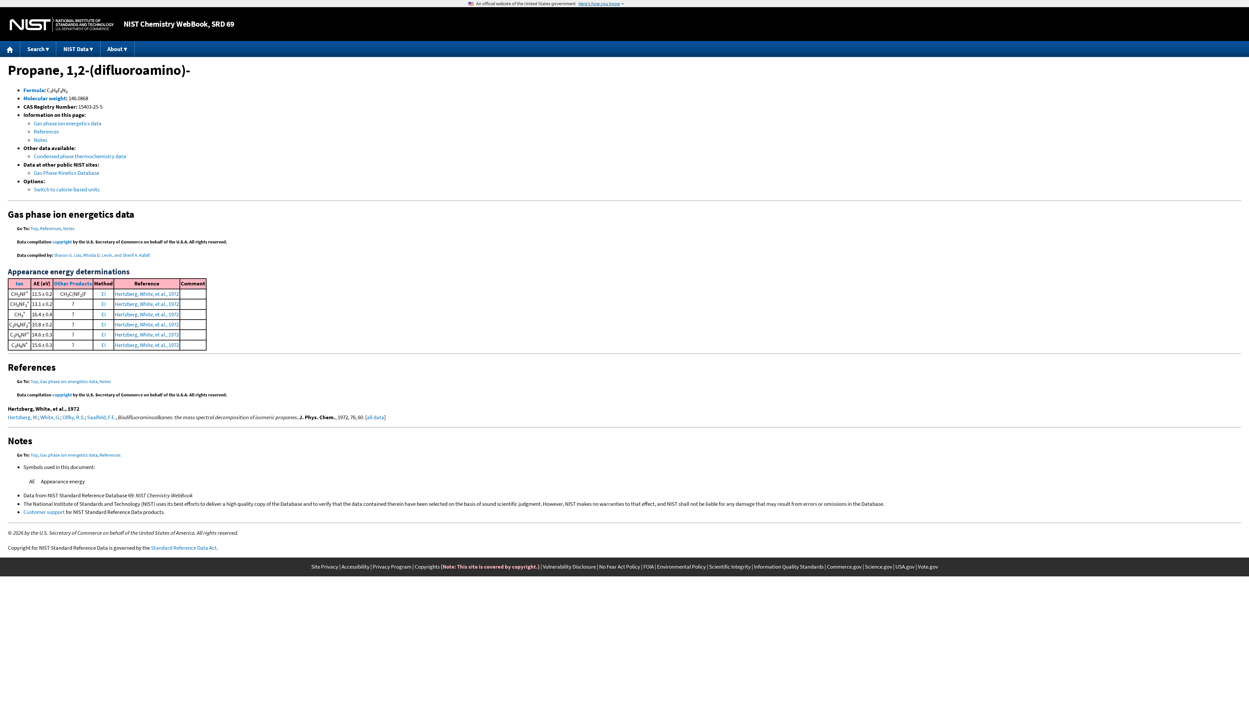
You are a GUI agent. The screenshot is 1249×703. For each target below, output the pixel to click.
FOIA (648, 566)
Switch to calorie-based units (67, 189)
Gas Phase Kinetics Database (66, 172)
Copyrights (427, 566)
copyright (62, 242)
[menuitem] (10, 49)
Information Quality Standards (789, 566)
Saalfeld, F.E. (101, 417)
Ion (19, 283)
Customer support (44, 512)
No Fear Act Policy (619, 566)
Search (36, 49)
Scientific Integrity (730, 566)
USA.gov (905, 566)
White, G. (50, 417)
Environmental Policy (681, 566)
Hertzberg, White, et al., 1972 (147, 293)
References (46, 131)
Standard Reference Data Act (184, 547)
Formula (33, 90)
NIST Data (75, 49)
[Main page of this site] (10, 49)
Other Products (73, 283)
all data (375, 417)
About (115, 49)
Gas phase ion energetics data (67, 123)
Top (34, 228)
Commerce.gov (844, 566)
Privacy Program (392, 566)
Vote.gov (928, 566)
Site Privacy (324, 566)
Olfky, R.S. (73, 417)
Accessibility (355, 566)
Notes (40, 140)
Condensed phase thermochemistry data (80, 156)
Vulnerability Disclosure (569, 566)
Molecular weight (44, 98)
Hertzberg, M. (23, 417)
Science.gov (878, 566)
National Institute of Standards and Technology (62, 24)
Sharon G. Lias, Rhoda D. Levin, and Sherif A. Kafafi (102, 255)
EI (103, 293)
